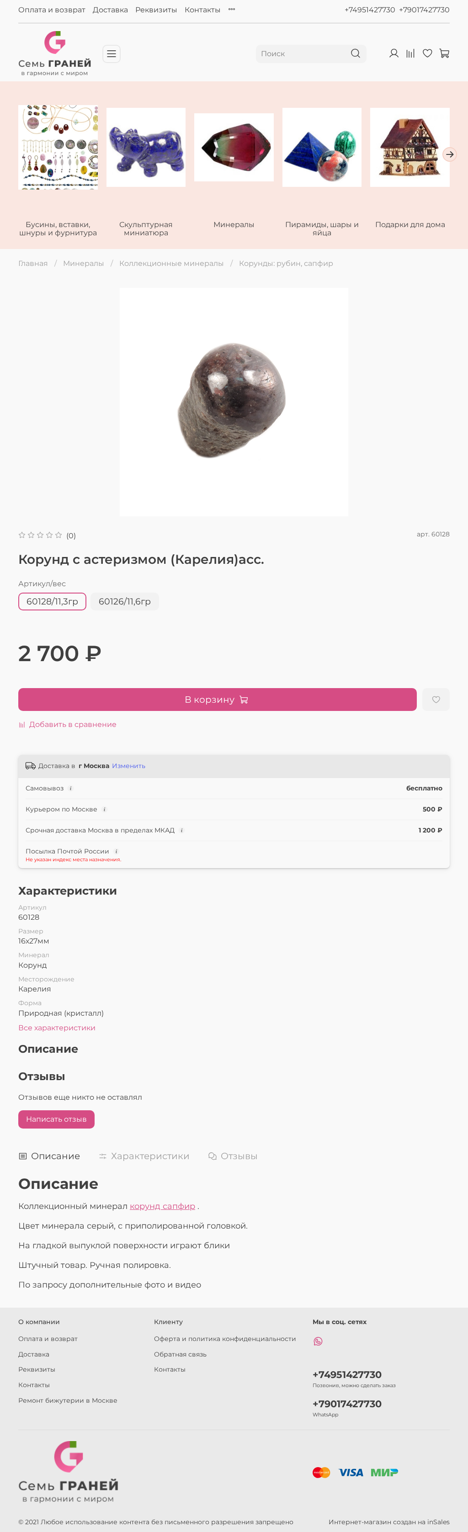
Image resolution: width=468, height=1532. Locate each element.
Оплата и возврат (51, 9)
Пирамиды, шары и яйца (322, 228)
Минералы (234, 224)
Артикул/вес (42, 583)
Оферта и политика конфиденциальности (225, 1339)
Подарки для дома (410, 224)
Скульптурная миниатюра (146, 228)
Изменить (128, 766)
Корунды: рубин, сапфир (286, 263)
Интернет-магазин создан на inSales (389, 1522)
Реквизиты (156, 9)
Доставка (110, 9)
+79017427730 (424, 9)
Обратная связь (180, 1354)
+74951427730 (370, 9)
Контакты (203, 9)
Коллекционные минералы (171, 263)
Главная (33, 263)
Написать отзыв (56, 1119)
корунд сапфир (162, 1206)
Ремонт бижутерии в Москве (67, 1400)
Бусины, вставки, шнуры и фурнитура (58, 228)
